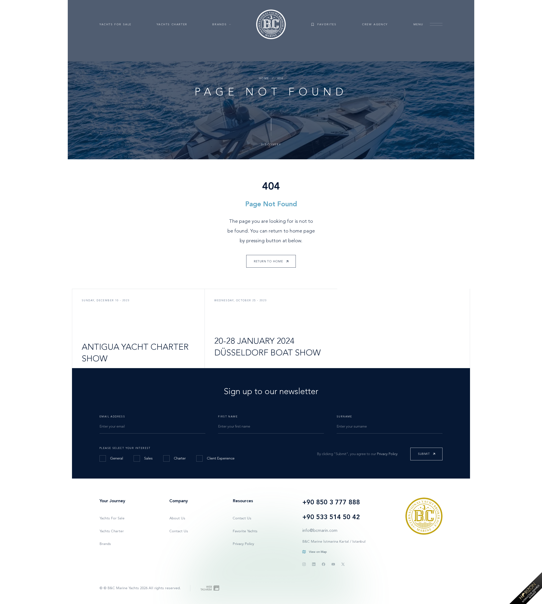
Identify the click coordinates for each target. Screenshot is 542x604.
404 (280, 78)
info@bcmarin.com (319, 530)
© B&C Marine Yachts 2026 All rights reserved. (142, 588)
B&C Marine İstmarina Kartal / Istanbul (334, 541)
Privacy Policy (387, 454)
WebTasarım (206, 588)
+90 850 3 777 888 (331, 502)
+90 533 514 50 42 (331, 517)
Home (264, 78)
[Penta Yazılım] (217, 588)
